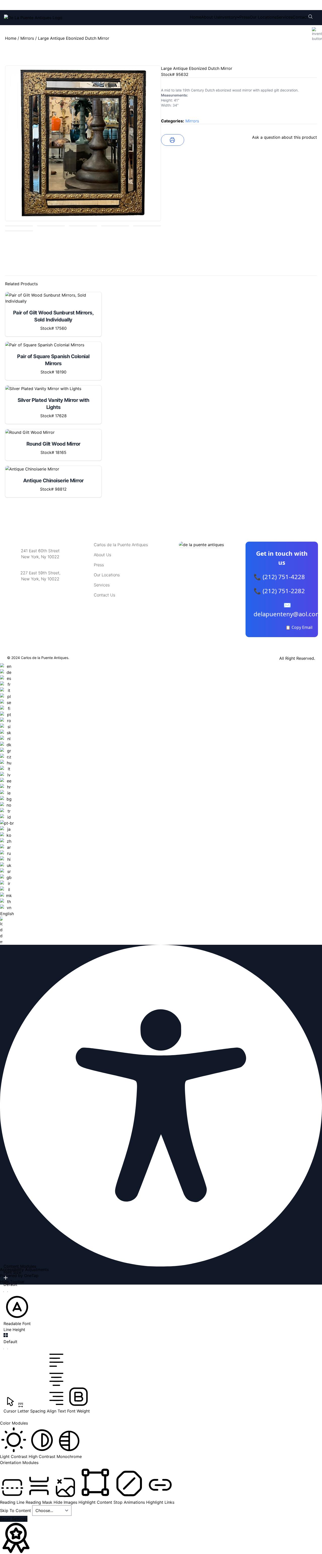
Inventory (228, 17)
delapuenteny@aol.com (40, 603)
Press (244, 17)
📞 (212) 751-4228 (279, 577)
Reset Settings (13, 1518)
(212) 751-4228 (37, 5)
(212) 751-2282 (79, 5)
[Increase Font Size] (6, 1278)
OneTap (31, 1275)
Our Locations (263, 17)
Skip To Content (16, 1510)
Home (195, 17)
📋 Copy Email (299, 627)
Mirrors (27, 38)
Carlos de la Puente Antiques (121, 544)
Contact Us (104, 594)
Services (284, 17)
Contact (300, 17)
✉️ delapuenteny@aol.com (287, 609)
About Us (210, 17)
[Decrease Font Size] (6, 1291)
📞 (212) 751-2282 (279, 591)
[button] (17, 1310)
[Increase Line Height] (6, 1335)
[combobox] (7, 804)
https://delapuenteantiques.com (40, 595)
